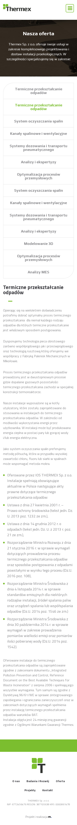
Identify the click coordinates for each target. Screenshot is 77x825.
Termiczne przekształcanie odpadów (38, 91)
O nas (16, 781)
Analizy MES (38, 272)
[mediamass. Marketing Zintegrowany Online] (50, 816)
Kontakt (47, 790)
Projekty (30, 790)
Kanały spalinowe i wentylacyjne (38, 133)
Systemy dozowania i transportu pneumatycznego (38, 148)
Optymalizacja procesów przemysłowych (38, 176)
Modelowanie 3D (38, 243)
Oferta (60, 781)
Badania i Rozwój (37, 781)
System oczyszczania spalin (38, 121)
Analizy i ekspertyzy (38, 162)
